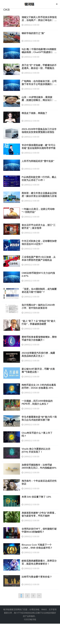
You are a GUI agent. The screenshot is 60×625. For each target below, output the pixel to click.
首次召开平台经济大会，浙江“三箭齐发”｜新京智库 (39, 226)
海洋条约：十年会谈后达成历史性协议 (39, 482)
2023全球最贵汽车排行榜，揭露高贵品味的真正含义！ (38, 354)
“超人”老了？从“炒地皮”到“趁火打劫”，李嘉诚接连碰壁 (39, 322)
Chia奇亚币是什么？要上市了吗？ (37, 434)
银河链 (30, 4)
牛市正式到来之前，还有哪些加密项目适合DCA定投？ (39, 242)
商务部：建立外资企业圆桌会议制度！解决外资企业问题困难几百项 (39, 194)
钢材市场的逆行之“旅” (33, 33)
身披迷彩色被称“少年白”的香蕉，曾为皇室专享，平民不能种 (39, 514)
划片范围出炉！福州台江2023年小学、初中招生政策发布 (38, 306)
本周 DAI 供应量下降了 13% (36, 496)
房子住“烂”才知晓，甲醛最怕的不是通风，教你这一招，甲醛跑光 (39, 66)
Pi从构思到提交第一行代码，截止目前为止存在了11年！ (39, 178)
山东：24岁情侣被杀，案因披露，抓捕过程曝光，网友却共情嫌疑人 (39, 100)
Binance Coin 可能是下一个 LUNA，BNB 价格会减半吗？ (37, 546)
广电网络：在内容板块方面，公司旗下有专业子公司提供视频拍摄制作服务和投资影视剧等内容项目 (39, 84)
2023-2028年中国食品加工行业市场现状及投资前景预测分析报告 (39, 130)
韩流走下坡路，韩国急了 (34, 113)
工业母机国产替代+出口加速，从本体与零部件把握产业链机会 (39, 258)
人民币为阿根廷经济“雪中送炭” (38, 161)
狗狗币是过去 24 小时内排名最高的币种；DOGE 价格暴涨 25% (39, 386)
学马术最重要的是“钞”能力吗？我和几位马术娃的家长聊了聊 (39, 418)
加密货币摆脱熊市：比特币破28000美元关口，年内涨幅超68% (39, 466)
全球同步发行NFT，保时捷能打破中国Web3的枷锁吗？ (39, 530)
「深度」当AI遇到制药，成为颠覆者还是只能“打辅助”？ (39, 290)
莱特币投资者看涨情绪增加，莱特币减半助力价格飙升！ (39, 338)
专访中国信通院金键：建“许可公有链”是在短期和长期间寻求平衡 (39, 146)
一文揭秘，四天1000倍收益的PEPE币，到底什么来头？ (37, 402)
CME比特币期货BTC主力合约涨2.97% (38, 274)
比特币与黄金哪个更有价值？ (37, 576)
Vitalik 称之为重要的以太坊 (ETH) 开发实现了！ (36, 450)
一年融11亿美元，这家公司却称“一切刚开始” (38, 210)
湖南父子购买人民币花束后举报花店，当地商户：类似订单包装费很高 (39, 20)
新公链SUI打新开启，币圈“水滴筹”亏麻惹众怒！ (38, 370)
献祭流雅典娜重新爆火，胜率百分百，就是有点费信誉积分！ (39, 562)
